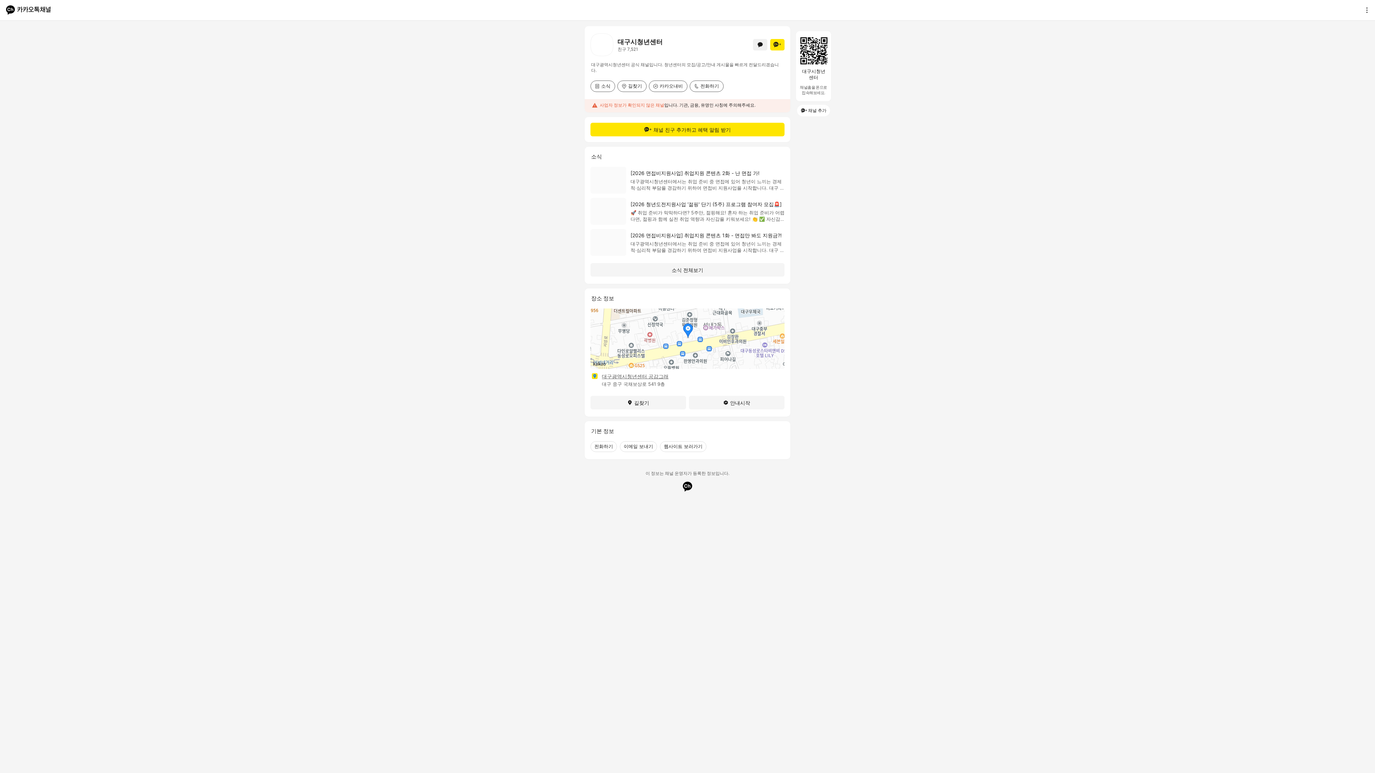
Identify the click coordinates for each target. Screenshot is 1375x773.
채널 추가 (817, 110)
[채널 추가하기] (777, 44)
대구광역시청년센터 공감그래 (635, 376)
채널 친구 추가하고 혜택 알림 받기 (692, 130)
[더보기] (1365, 10)
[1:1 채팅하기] (760, 44)
